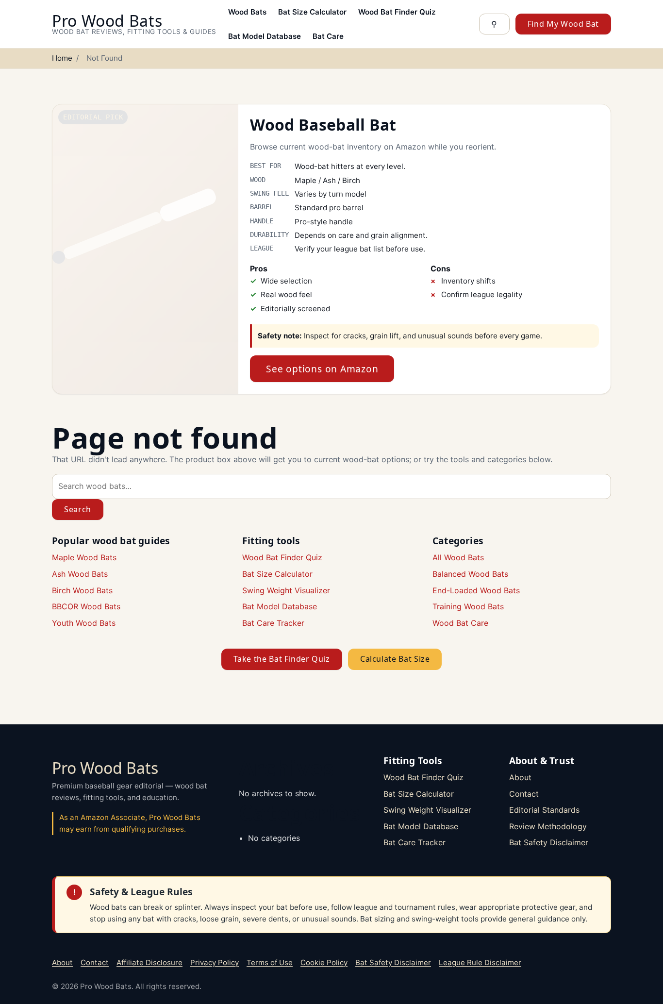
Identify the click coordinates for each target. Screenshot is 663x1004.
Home (62, 58)
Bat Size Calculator (312, 12)
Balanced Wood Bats (470, 574)
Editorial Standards (544, 810)
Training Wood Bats (468, 606)
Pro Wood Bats (105, 767)
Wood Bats (247, 12)
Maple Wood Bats (84, 557)
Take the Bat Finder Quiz (281, 658)
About (520, 777)
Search (77, 509)
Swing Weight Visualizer (286, 590)
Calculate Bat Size (395, 658)
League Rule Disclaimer (480, 962)
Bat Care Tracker (273, 623)
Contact (524, 794)
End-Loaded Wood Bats (476, 590)
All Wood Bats (458, 557)
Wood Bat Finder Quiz (397, 12)
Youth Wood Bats (84, 623)
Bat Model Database (264, 36)
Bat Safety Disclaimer (548, 842)
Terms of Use (270, 962)
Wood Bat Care (460, 623)
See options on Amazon (322, 368)
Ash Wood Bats (80, 574)
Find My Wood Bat (563, 23)
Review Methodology (548, 826)
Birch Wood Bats (82, 590)
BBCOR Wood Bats (86, 606)
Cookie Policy (324, 962)
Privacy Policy (214, 962)
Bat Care (328, 36)
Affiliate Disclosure (149, 962)
